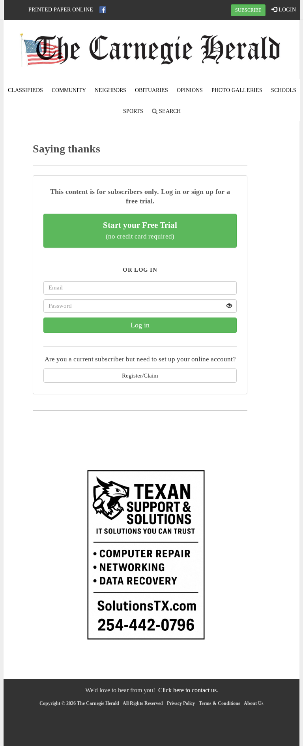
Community (69, 90)
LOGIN (286, 10)
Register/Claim (140, 375)
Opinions (190, 90)
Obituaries (151, 90)
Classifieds (25, 90)
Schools (283, 90)
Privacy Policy (181, 703)
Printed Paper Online (60, 10)
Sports (133, 111)
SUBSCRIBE (248, 10)
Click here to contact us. (188, 690)
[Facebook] (102, 9)
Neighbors (110, 90)
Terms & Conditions (219, 703)
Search (169, 111)
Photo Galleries (236, 90)
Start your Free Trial (140, 230)
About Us (254, 703)
